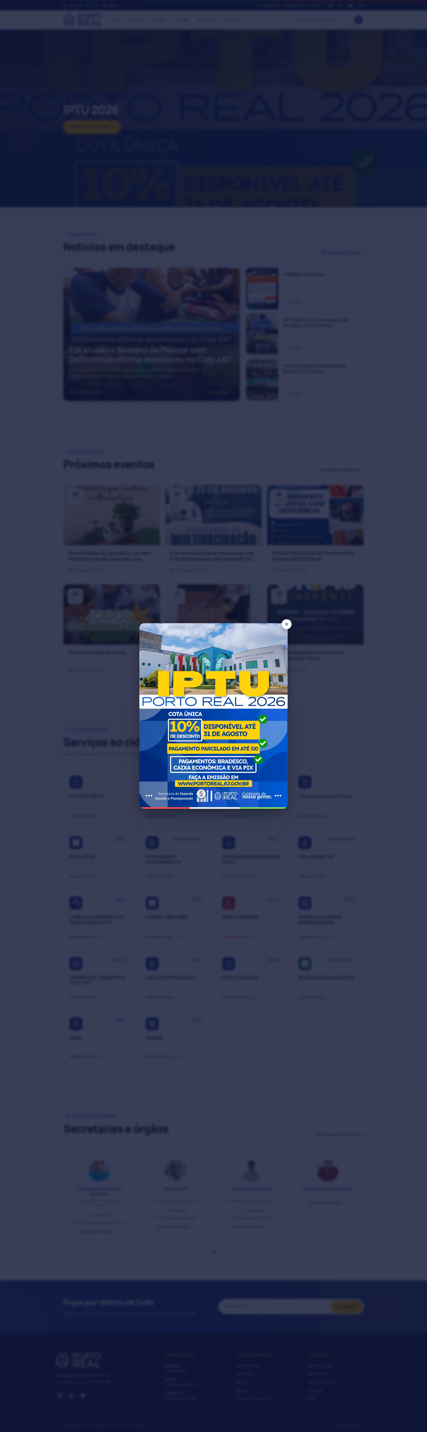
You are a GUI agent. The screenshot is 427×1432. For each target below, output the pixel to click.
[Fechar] (287, 624)
